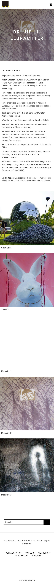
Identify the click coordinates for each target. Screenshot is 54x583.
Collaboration (14, 553)
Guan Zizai (6, 248)
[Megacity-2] (27, 403)
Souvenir (5, 309)
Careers (30, 553)
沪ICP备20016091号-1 (27, 580)
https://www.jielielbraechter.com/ (21, 178)
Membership (44, 553)
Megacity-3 (6, 495)
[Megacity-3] (27, 465)
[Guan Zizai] (27, 218)
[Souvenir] (27, 280)
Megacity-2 (6, 433)
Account (36, 556)
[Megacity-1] (27, 342)
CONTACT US (21, 556)
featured (16, 70)
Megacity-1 (6, 371)
